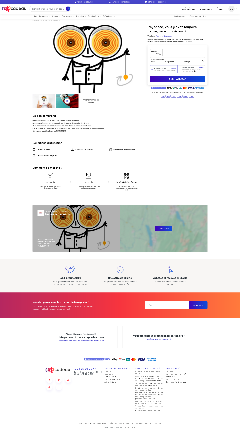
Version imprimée (193, 67)
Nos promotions (173, 379)
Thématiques (108, 16)
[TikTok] (59, 387)
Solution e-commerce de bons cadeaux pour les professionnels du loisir (149, 397)
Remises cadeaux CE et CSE (147, 410)
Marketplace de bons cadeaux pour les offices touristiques (148, 402)
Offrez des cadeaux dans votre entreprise (149, 407)
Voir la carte (163, 228)
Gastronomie (110, 377)
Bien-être (35, 20)
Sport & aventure (112, 379)
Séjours (107, 371)
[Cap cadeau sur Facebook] (49, 380)
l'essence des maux (164, 36)
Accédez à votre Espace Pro (147, 376)
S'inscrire (198, 305)
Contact (169, 371)
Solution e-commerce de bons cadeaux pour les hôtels (149, 384)
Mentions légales (153, 423)
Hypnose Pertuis (54, 20)
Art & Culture (110, 382)
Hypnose (44, 20)
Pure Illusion (130, 427)
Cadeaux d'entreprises (176, 382)
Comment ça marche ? (176, 374)
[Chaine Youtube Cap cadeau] (68, 380)
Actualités (170, 377)
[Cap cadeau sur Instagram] (59, 380)
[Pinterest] (49, 387)
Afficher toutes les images (91, 101)
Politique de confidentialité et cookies (126, 423)
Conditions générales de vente (93, 423)
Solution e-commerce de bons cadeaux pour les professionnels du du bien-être (149, 390)
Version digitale (165, 68)
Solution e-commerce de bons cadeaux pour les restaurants (149, 380)
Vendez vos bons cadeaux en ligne (148, 372)
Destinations (93, 16)
